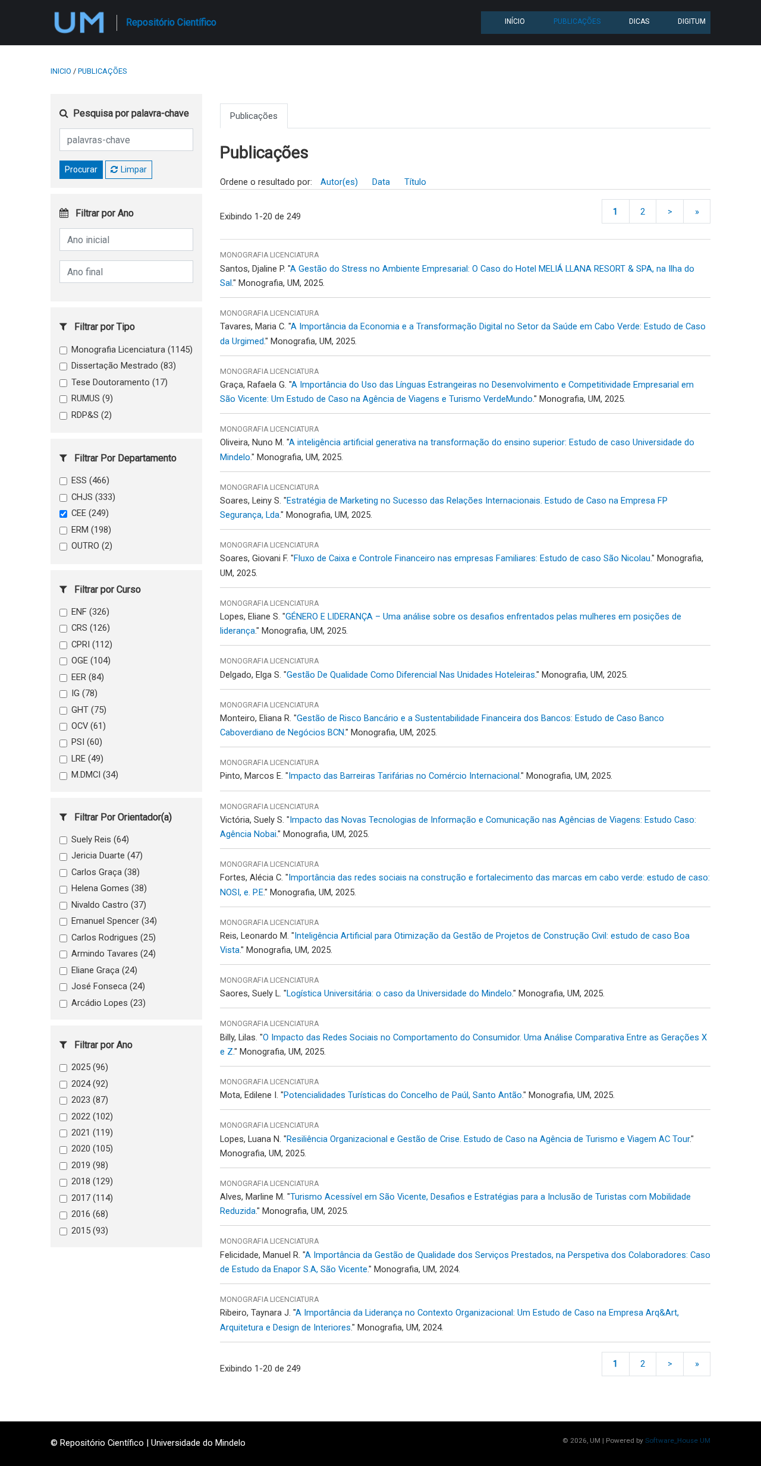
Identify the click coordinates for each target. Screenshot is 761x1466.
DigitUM (692, 21)
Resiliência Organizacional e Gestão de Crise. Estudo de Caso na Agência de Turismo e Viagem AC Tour (488, 1139)
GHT (88, 709)
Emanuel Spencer (114, 921)
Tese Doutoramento (119, 382)
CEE (90, 513)
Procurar (81, 169)
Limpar (134, 169)
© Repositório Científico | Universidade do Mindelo (148, 1442)
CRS (90, 627)
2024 (89, 1083)
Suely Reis (100, 839)
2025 (89, 1067)
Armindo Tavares (113, 953)
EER (87, 677)
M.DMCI (94, 774)
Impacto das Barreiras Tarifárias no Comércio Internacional (404, 775)
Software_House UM (677, 1440)
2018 (92, 1181)
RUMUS (92, 398)
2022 (92, 1116)
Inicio (61, 71)
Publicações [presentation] (254, 116)
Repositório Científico (171, 22)
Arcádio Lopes (108, 1003)
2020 (92, 1148)
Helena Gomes (109, 888)
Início (515, 21)
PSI (86, 742)
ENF (90, 611)
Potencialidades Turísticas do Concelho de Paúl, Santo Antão (403, 1095)
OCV (88, 726)
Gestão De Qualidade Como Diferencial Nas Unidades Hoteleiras (411, 674)
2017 (92, 1198)
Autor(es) (339, 182)
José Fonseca (108, 986)
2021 (92, 1132)
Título (415, 182)
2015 (89, 1230)
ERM (91, 529)
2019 (89, 1165)
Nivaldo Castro (108, 904)
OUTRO (91, 545)
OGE (91, 660)
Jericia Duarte (107, 855)
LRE (87, 758)
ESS (90, 480)
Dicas (639, 21)
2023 (89, 1099)
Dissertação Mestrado (123, 365)
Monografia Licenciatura (132, 349)
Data (381, 182)
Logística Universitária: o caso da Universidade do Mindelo (399, 993)
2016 (89, 1214)
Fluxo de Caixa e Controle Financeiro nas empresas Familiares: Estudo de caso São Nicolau (472, 558)
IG (84, 693)
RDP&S (91, 415)
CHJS (93, 497)
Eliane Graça (104, 970)
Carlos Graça (105, 872)
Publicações (577, 21)
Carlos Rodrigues (113, 937)
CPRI (91, 644)
